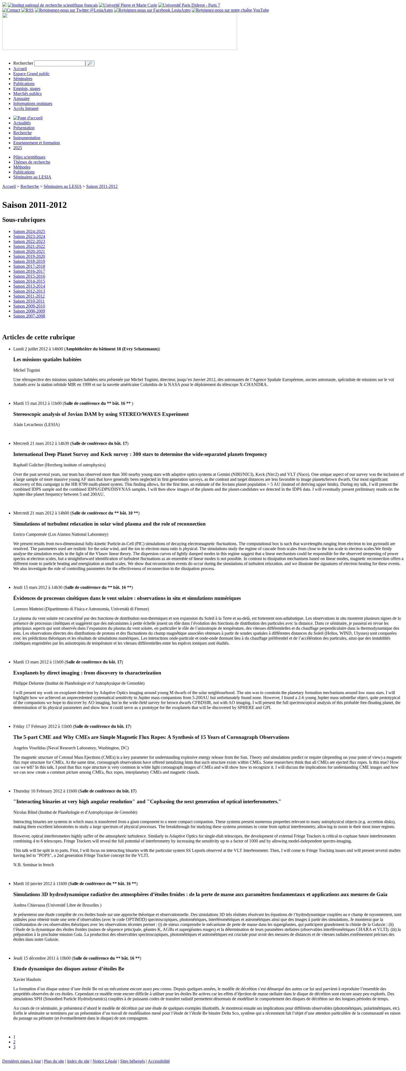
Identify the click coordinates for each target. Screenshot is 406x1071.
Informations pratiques (32, 103)
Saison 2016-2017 (29, 271)
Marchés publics (27, 93)
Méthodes (21, 167)
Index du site (78, 1061)
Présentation (24, 127)
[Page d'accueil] (28, 118)
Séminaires (22, 78)
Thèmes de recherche (31, 162)
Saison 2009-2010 (29, 306)
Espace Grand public (31, 73)
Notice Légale (105, 1061)
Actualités (22, 122)
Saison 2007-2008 (29, 316)
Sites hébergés (132, 1061)
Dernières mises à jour (21, 1061)
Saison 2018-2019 (29, 261)
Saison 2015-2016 (29, 276)
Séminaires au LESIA (32, 177)
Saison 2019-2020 (29, 256)
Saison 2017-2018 (29, 266)
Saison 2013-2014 (29, 286)
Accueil (20, 68)
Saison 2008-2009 (29, 311)
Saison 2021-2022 (29, 246)
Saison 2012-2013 (29, 291)
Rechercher (23, 63)
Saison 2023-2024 (29, 236)
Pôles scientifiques (29, 157)
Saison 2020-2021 (29, 251)
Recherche (22, 132)
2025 (17, 147)
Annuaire (21, 98)
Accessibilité (159, 1061)
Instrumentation (26, 137)
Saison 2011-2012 (102, 186)
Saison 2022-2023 (29, 241)
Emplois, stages (26, 88)
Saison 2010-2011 (29, 301)
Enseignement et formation (36, 142)
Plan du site (54, 1061)
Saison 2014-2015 (29, 281)
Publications (24, 83)
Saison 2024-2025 (29, 231)
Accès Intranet (25, 108)
